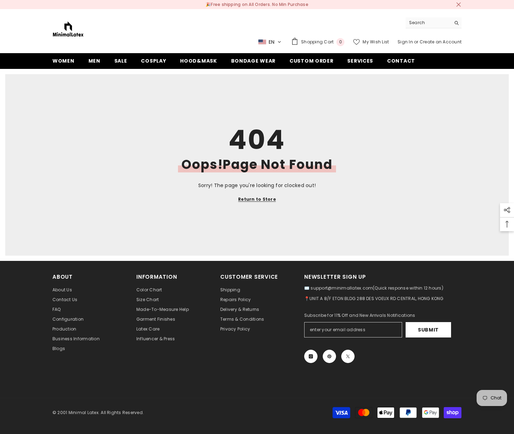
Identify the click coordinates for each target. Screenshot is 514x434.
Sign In (405, 42)
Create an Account (441, 42)
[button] (269, 42)
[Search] (434, 22)
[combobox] (428, 22)
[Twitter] (348, 356)
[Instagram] (310, 356)
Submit (428, 329)
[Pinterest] (329, 356)
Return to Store (257, 199)
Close (459, 5)
